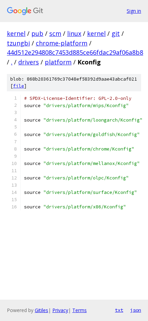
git (116, 33)
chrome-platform (61, 43)
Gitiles (41, 310)
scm (55, 33)
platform (58, 62)
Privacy (60, 310)
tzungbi (18, 43)
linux (74, 33)
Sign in (134, 11)
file (18, 86)
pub (37, 33)
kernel (16, 33)
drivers (28, 62)
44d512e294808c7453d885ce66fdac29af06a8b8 (75, 52)
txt (119, 310)
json (135, 310)
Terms (79, 310)
